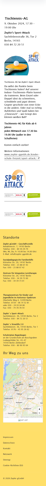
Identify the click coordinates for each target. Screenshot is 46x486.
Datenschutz (9, 442)
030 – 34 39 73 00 (19, 278)
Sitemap (6, 459)
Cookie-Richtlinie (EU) (13, 465)
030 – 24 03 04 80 (16, 305)
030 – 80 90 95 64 (19, 345)
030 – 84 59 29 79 (19, 249)
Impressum (8, 437)
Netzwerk (7, 454)
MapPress (22, 417)
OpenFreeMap (29, 417)
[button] (18, 384)
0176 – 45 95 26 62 (20, 329)
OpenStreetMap (38, 417)
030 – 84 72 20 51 (19, 318)
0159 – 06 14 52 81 (20, 302)
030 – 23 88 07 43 (19, 265)
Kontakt (6, 448)
